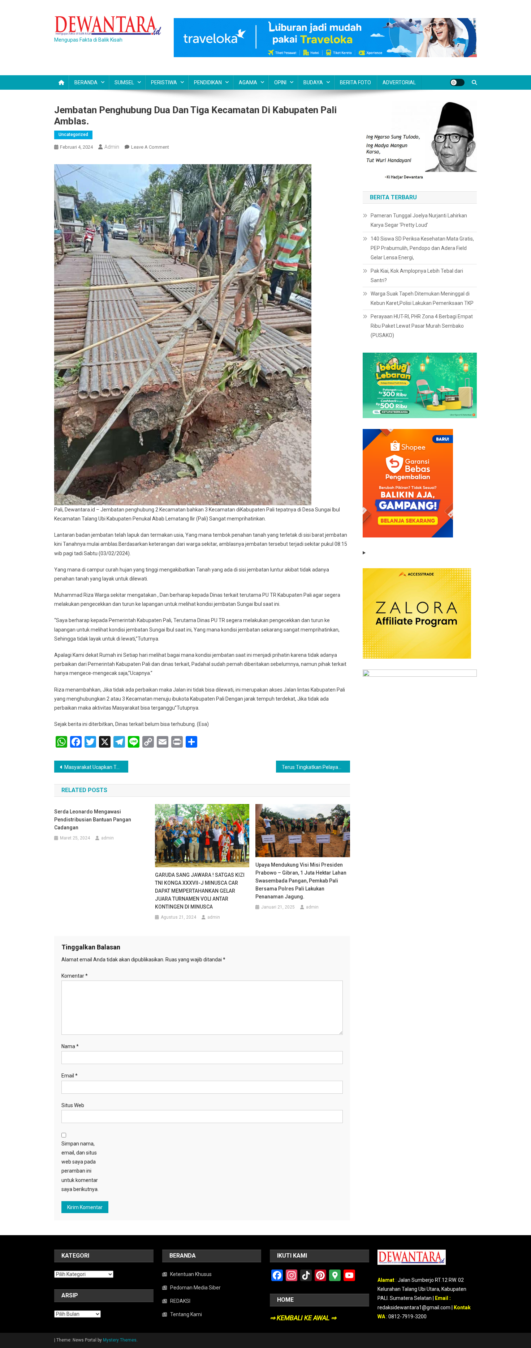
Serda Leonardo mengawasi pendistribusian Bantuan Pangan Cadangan (92, 819)
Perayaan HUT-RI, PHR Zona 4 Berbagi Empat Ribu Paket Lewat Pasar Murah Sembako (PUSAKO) (422, 326)
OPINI (280, 82)
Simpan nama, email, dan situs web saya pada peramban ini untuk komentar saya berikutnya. (80, 1166)
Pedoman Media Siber (195, 1287)
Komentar (74, 976)
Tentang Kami (186, 1314)
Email (69, 1076)
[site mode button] (457, 82)
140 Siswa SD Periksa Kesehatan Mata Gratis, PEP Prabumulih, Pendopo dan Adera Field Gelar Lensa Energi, (422, 248)
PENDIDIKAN (208, 82)
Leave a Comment (150, 147)
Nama (70, 1046)
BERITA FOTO (355, 82)
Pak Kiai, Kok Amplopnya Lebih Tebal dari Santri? (417, 275)
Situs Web (72, 1105)
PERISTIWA (164, 82)
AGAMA (248, 82)
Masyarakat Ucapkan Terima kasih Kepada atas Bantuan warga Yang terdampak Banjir (96, 767)
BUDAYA (313, 82)
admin (111, 147)
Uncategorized (73, 134)
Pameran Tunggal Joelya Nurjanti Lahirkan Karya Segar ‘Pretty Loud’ (419, 220)
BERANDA (86, 82)
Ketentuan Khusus (191, 1274)
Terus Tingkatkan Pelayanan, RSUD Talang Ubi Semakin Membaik (316, 767)
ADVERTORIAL (399, 82)
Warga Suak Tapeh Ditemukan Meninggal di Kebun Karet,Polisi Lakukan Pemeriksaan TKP (422, 298)
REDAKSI (180, 1301)
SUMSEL (124, 82)
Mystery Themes (120, 1340)
